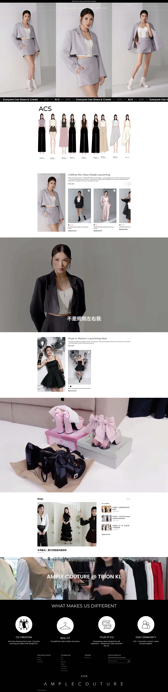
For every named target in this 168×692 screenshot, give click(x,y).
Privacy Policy (64, 668)
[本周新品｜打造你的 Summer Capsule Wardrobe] (106, 518)
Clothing (66, 8)
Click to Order (71, 183)
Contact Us (39, 659)
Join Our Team (105, 8)
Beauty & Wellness (82, 8)
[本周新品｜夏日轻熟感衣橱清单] (66, 524)
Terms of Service (64, 670)
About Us (39, 657)
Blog (62, 657)
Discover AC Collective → (84, 93)
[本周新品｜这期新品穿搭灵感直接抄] (106, 509)
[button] (124, 5)
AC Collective (73, 8)
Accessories (91, 8)
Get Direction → (83, 584)
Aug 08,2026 (115, 511)
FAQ (62, 659)
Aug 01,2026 (115, 520)
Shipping (62, 664)
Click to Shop (71, 345)
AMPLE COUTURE (42, 690)
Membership (63, 661)
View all (128, 498)
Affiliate (98, 8)
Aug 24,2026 (41, 552)
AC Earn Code (87, 657)
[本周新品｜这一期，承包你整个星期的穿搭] (106, 527)
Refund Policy (63, 666)
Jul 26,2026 (115, 529)
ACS (61, 8)
